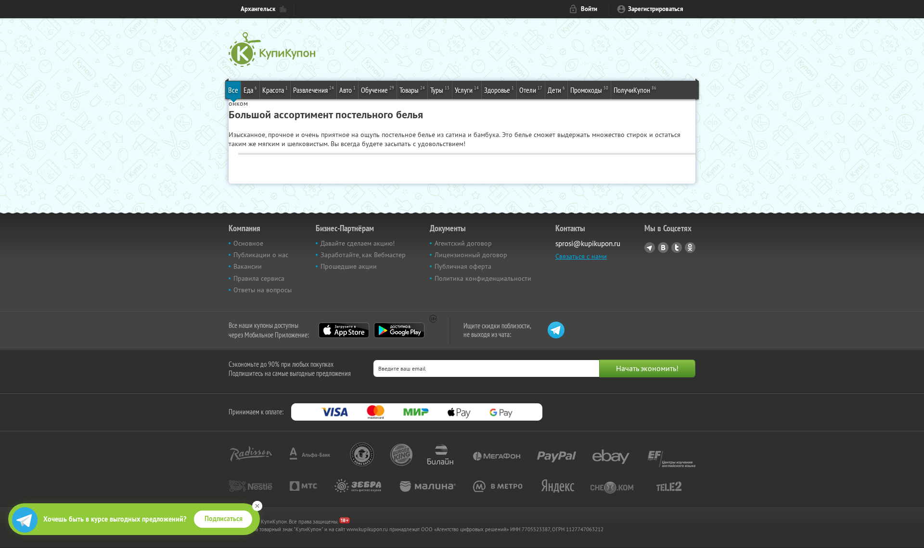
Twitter (676, 247)
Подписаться (224, 518)
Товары (412, 90)
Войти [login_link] (589, 9)
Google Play (399, 330)
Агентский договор (463, 243)
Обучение (377, 90)
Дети (556, 90)
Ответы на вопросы (262, 290)
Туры (439, 90)
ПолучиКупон (635, 90)
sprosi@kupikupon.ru (587, 243)
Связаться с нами (581, 256)
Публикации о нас (260, 254)
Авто (347, 90)
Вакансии (247, 266)
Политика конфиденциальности (483, 278)
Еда (250, 90)
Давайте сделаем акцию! (358, 243)
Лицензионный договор (471, 254)
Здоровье (499, 90)
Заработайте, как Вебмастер (363, 254)
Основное (248, 243)
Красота (275, 90)
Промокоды (589, 90)
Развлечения (313, 90)
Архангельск (258, 9)
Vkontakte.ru (663, 247)
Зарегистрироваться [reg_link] (655, 9)
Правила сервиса (258, 278)
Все (233, 90)
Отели (530, 90)
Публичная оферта (463, 266)
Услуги (467, 90)
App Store (344, 330)
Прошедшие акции (349, 266)
